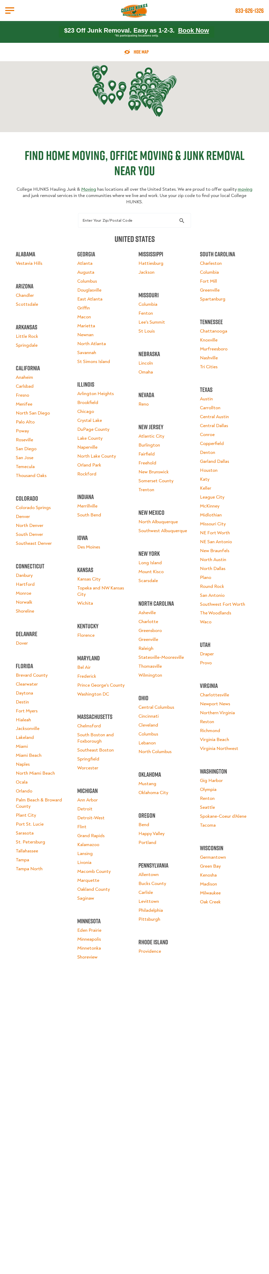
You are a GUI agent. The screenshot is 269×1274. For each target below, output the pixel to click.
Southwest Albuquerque (162, 531)
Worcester (87, 768)
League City (212, 497)
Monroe (23, 593)
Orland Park (89, 465)
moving (245, 189)
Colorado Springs (33, 508)
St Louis (146, 331)
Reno (143, 404)
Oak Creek (210, 902)
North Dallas (212, 569)
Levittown (148, 901)
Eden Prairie (89, 930)
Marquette (88, 880)
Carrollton (210, 408)
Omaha (145, 372)
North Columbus (155, 752)
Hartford (25, 584)
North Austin (213, 560)
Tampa (22, 860)
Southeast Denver (34, 543)
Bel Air (84, 667)
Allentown (148, 875)
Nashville (209, 358)
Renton (207, 798)
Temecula (25, 467)
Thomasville (150, 666)
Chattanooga (213, 331)
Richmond (210, 731)
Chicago (85, 411)
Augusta (85, 272)
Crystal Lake (89, 420)
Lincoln (145, 363)
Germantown (213, 857)
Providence (149, 951)
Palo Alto (25, 422)
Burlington (149, 445)
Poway (22, 431)
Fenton (145, 313)
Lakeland (25, 737)
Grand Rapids (91, 836)
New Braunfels (214, 551)
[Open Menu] (9, 10)
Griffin (83, 308)
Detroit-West (91, 818)
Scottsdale (27, 304)
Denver (23, 517)
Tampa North (29, 869)
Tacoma (208, 825)
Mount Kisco (151, 572)
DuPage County (93, 429)
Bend (143, 825)
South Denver (29, 534)
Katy (204, 479)
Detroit (84, 809)
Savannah (86, 353)
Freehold (147, 463)
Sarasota (25, 833)
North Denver (29, 525)
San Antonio (212, 595)
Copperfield (212, 444)
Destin (22, 702)
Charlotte (148, 622)
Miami (22, 746)
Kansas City (88, 579)
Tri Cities (209, 367)
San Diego (26, 449)
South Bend (89, 515)
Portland (147, 843)
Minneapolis (89, 939)
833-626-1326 (249, 10)
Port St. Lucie (30, 824)
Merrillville (87, 506)
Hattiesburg (150, 263)
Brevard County (32, 675)
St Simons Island (93, 362)
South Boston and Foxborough (95, 738)
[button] (98, 78)
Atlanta (84, 263)
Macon (84, 317)
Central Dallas (214, 426)
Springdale (27, 345)
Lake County (89, 438)
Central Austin (214, 417)
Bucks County (152, 884)
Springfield (88, 759)
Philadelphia (150, 910)
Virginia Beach (214, 740)
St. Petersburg (30, 842)
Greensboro (150, 631)
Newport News (215, 704)
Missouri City (213, 524)
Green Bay (210, 866)
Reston (207, 722)
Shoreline (25, 611)
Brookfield (87, 403)
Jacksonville (27, 729)
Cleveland (148, 725)
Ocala (22, 782)
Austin (206, 399)
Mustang (147, 784)
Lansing (85, 854)
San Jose (24, 458)
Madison (208, 884)
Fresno (22, 395)
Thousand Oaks (31, 476)
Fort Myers (27, 711)
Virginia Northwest (219, 748)
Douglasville (89, 290)
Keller (205, 488)
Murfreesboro (213, 349)
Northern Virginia (217, 713)
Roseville (24, 440)
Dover (22, 643)
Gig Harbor (211, 781)
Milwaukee (210, 893)
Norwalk (24, 602)
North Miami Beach (35, 773)
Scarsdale (148, 581)
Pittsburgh (149, 919)
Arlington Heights (95, 394)
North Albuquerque (158, 522)
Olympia (208, 789)
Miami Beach (29, 755)
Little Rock (27, 336)
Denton (207, 452)
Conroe (207, 435)
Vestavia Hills (29, 263)
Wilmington (150, 675)
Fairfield (146, 454)
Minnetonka (89, 948)
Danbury (24, 575)
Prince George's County (101, 685)
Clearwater (27, 684)
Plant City (26, 815)
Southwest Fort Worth (222, 604)
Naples (23, 764)
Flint (81, 827)
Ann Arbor (87, 800)
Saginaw (85, 898)
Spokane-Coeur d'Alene (223, 816)
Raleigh (145, 648)
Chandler (25, 295)
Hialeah (23, 720)
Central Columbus (156, 707)
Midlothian (211, 515)
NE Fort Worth (215, 533)
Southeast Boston (95, 750)
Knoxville (209, 340)
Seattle (207, 807)
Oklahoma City (153, 793)
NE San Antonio (216, 542)
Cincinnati (148, 716)
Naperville (87, 447)
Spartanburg (212, 299)
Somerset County (155, 481)
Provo (206, 663)
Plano (205, 577)
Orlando (24, 791)
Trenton (146, 490)
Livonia (84, 862)
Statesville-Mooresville (161, 657)
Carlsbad (25, 386)
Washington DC (93, 694)
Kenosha (208, 875)
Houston (209, 470)
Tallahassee (27, 851)
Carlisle (145, 892)
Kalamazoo (88, 845)
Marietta (86, 326)
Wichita (85, 603)
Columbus (87, 281)
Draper (207, 654)
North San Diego (33, 413)
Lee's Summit (151, 322)
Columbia (147, 304)
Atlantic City (151, 436)
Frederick (86, 676)
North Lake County (96, 456)
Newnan (85, 335)
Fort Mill (208, 281)
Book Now (193, 30)
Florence (86, 635)
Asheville (147, 613)
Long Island (150, 563)
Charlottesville (214, 695)
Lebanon (147, 743)
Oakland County (93, 889)
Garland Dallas (214, 461)
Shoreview (87, 957)
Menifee (24, 404)
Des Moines (88, 547)
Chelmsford (89, 726)
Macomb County (94, 871)
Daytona (24, 693)
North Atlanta (91, 344)
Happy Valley (151, 834)
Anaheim (24, 377)
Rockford (86, 474)
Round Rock (212, 586)
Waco (205, 622)
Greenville (148, 639)
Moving (88, 189)
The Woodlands (215, 613)
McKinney (209, 506)
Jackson (146, 272)
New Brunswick (153, 472)
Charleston (211, 263)
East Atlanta (89, 299)
